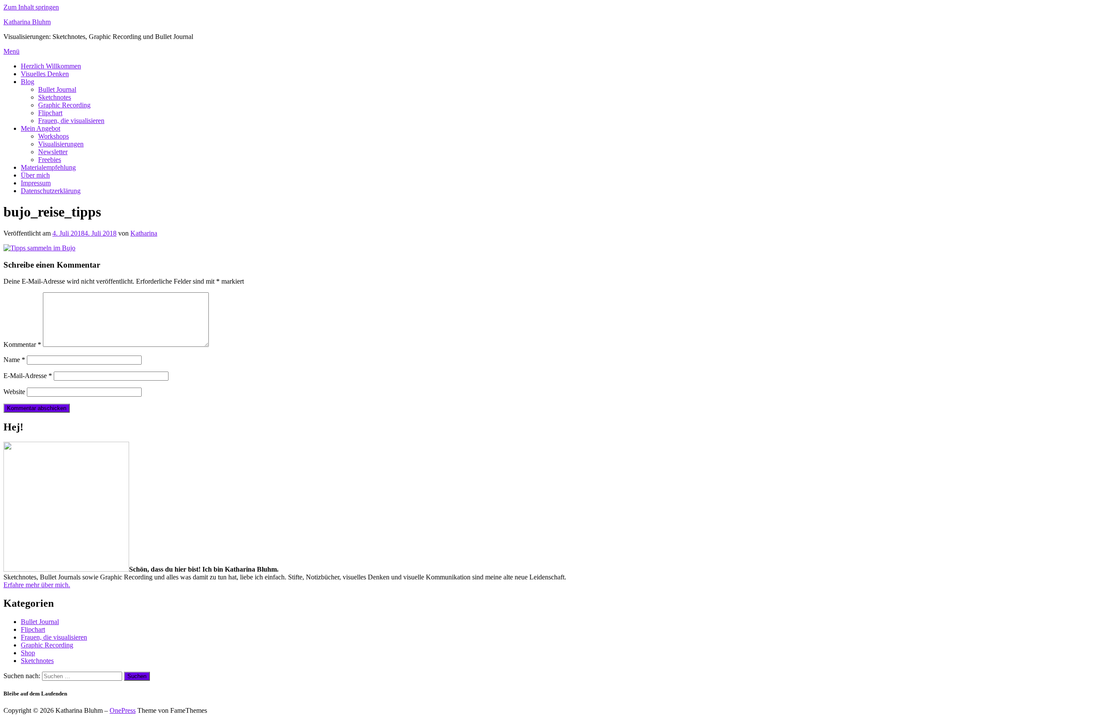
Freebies (49, 159)
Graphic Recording (64, 105)
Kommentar (22, 344)
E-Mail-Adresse (27, 375)
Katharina (143, 233)
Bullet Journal (57, 89)
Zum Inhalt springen (31, 7)
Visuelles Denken (45, 74)
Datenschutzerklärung (51, 190)
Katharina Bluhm (27, 22)
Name (14, 359)
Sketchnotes (54, 97)
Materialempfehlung (48, 167)
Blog (27, 81)
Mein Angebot (40, 128)
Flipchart (50, 112)
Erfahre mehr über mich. (36, 585)
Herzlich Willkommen (51, 66)
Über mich (35, 175)
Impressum (36, 183)
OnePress (123, 710)
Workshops (53, 136)
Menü (11, 51)
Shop (28, 653)
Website (14, 391)
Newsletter (53, 151)
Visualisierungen (61, 144)
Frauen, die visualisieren (71, 120)
